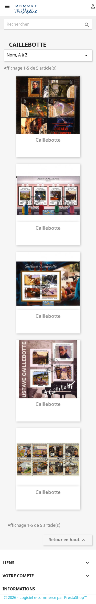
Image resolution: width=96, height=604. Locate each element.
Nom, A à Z (48, 55)
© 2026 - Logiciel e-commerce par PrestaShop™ (45, 597)
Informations (19, 589)
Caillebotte (48, 139)
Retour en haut (67, 540)
